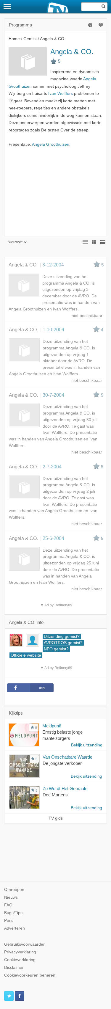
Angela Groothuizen (50, 144)
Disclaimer (14, 967)
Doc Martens (55, 794)
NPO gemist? (56, 649)
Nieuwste (15, 242)
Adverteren (14, 928)
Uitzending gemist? (62, 636)
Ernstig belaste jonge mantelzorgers (62, 735)
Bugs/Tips (13, 913)
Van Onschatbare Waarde (67, 757)
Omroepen (14, 889)
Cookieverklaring (20, 960)
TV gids (56, 818)
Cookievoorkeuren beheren (29, 975)
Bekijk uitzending (86, 745)
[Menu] (7, 6)
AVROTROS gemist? (63, 643)
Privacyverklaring (20, 952)
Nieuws (11, 897)
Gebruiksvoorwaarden (25, 944)
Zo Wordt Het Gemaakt (65, 788)
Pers (8, 920)
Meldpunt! (51, 725)
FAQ (8, 905)
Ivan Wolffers (60, 93)
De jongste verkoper (62, 763)
